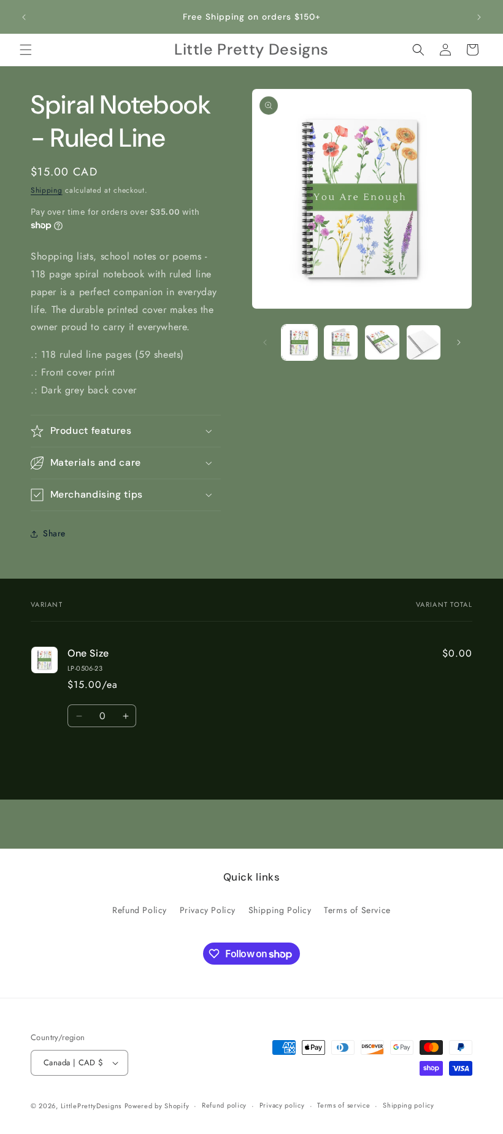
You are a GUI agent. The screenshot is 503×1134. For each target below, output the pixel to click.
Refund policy (224, 1105)
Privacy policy (282, 1105)
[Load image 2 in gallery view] (341, 342)
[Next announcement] (479, 17)
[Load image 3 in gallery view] (382, 342)
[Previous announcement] (23, 17)
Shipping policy (408, 1105)
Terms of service (343, 1105)
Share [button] (54, 533)
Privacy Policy (208, 910)
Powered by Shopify (157, 1106)
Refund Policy (139, 910)
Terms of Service (357, 910)
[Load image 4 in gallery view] (424, 342)
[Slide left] (265, 342)
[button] (25, 49)
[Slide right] (458, 342)
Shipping (47, 190)
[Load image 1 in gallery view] (299, 342)
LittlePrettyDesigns (91, 1106)
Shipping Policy (280, 910)
